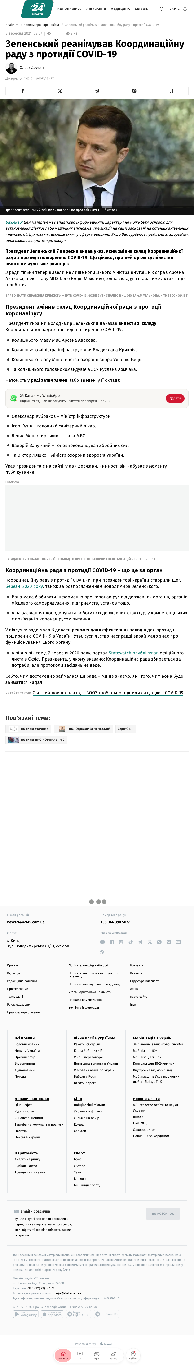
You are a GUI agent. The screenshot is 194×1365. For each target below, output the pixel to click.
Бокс (77, 1159)
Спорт (79, 1153)
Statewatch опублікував (134, 653)
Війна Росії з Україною (94, 1038)
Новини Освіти (146, 1099)
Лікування (96, 9)
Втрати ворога (85, 1083)
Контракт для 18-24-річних (153, 1064)
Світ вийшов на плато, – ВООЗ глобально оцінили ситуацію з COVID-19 (108, 692)
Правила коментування (86, 1000)
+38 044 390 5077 (115, 922)
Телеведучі (15, 996)
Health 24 (12, 25)
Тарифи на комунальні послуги (39, 1124)
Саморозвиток (144, 1130)
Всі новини (25, 1038)
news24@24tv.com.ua (26, 922)
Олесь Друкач (32, 68)
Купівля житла (26, 1166)
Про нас (13, 965)
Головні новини (27, 1044)
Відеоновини (25, 1064)
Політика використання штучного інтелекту (93, 975)
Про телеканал (18, 989)
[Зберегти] (171, 91)
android (26, 1314)
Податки (21, 1131)
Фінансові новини (29, 1118)
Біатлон (80, 1179)
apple (52, 1314)
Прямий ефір (25, 1057)
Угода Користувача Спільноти (90, 992)
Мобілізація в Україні (153, 1038)
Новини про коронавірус (41, 25)
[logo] (37, 9)
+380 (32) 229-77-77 (40, 1288)
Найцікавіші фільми (89, 1105)
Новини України (27, 1051)
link (102, 942)
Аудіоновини (25, 1070)
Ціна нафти (23, 1105)
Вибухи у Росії (85, 1077)
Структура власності (144, 981)
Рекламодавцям (18, 1004)
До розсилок (163, 1214)
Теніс (78, 1172)
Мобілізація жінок (147, 1057)
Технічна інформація (84, 1007)
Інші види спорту (87, 1185)
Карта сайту (138, 996)
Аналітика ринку (27, 1159)
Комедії (79, 1124)
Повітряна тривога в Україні (96, 1064)
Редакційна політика (22, 981)
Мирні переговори (88, 1057)
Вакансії (136, 973)
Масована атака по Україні (94, 1070)
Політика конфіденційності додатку (94, 984)
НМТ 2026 (140, 1123)
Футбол (79, 1166)
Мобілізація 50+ (145, 1051)
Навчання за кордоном (151, 1136)
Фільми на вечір (86, 1118)
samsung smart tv (106, 1314)
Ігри (133, 1004)
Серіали (80, 1131)
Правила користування (24, 1012)
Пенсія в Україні (27, 1137)
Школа (138, 1117)
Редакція (13, 973)
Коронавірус (69, 9)
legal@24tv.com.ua (68, 1293)
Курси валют (24, 1111)
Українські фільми (88, 1111)
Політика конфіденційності (88, 965)
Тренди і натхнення (30, 1172)
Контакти (136, 965)
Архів (134, 989)
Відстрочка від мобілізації (153, 1070)
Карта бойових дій (88, 1051)
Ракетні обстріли (87, 1044)
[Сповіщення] (185, 9)
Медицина (120, 9)
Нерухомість (26, 1153)
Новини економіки (32, 1099)
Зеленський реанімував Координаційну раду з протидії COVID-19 (111, 25)
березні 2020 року (24, 586)
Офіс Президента (39, 78)
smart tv (78, 1314)
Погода (20, 1077)
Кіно (78, 1099)
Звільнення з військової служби (158, 1044)
